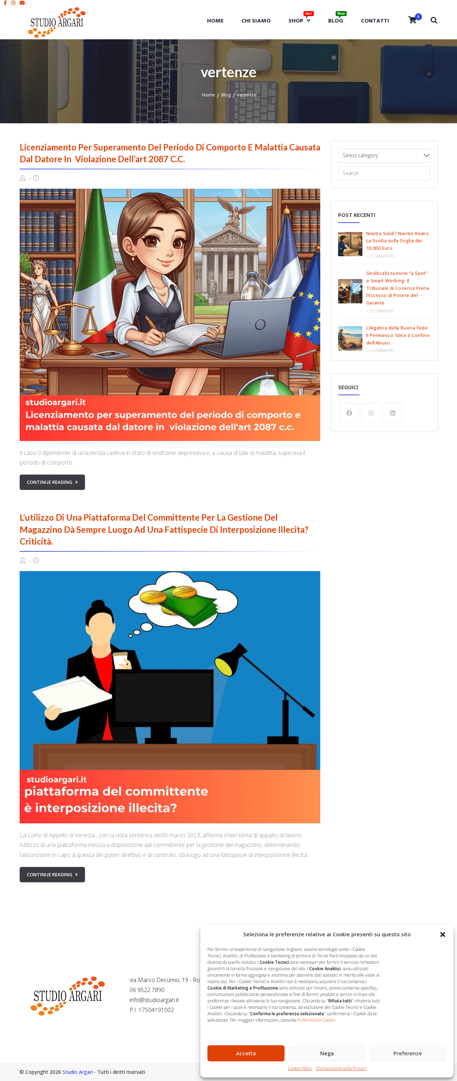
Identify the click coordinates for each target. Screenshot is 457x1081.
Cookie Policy (300, 1068)
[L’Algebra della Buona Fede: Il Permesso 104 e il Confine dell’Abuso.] (350, 338)
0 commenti (382, 256)
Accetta (246, 1053)
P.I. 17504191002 (152, 1010)
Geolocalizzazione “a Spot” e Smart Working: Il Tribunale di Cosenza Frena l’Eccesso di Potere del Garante (397, 288)
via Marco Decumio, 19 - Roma (169, 980)
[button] (442, 934)
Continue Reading (49, 482)
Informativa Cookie (317, 1020)
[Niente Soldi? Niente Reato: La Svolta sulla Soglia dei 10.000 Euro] (350, 244)
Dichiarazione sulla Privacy (341, 1068)
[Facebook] (349, 413)
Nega (327, 1053)
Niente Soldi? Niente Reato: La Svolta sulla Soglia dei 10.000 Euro (398, 241)
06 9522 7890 (147, 990)
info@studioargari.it (154, 1000)
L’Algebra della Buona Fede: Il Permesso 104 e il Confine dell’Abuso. (398, 335)
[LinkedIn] (392, 413)
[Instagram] (371, 413)
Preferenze (407, 1053)
